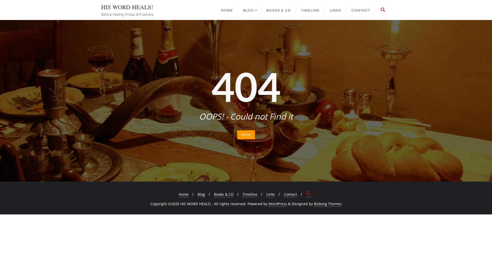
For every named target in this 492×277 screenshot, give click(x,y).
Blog (201, 194)
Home (246, 134)
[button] (383, 10)
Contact (290, 194)
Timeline (249, 194)
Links (270, 194)
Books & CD (223, 194)
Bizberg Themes (328, 203)
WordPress (278, 203)
